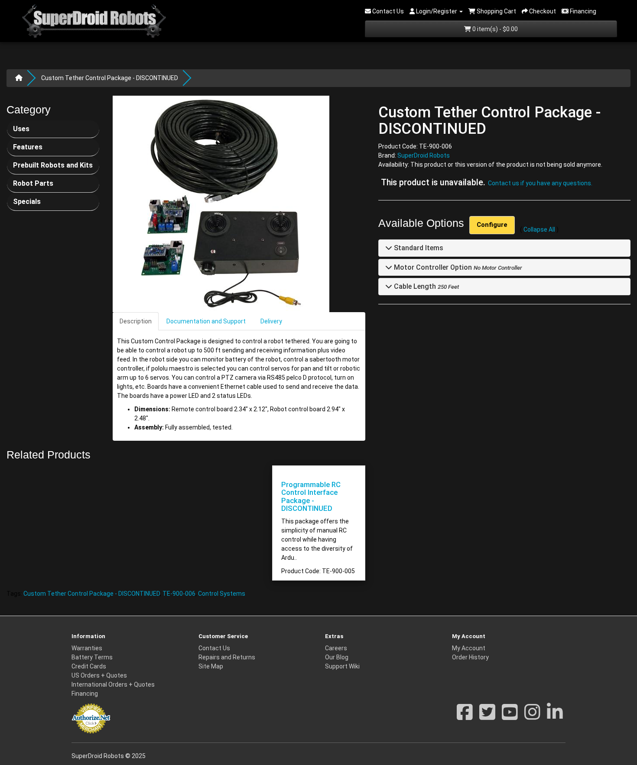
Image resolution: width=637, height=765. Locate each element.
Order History (470, 657)
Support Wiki (342, 666)
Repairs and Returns (226, 657)
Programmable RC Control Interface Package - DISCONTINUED (311, 496)
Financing (85, 693)
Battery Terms (92, 657)
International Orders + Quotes (113, 684)
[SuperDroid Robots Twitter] (487, 716)
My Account (468, 648)
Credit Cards (89, 666)
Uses (21, 129)
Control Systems (221, 593)
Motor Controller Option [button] (432, 267)
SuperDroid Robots (423, 155)
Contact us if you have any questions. (540, 183)
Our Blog (336, 657)
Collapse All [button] (539, 229)
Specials (27, 201)
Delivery (271, 321)
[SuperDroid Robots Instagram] (532, 716)
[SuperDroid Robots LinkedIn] (555, 716)
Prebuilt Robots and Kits (53, 165)
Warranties (87, 648)
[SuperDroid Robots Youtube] (509, 716)
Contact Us (214, 648)
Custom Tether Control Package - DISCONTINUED (109, 77)
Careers (336, 648)
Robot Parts (33, 183)
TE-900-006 (178, 593)
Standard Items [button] (417, 248)
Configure (492, 225)
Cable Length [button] (414, 287)
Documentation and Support (206, 321)
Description (136, 321)
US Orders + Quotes (99, 675)
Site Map (210, 666)
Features (27, 147)
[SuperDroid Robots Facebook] (464, 716)
